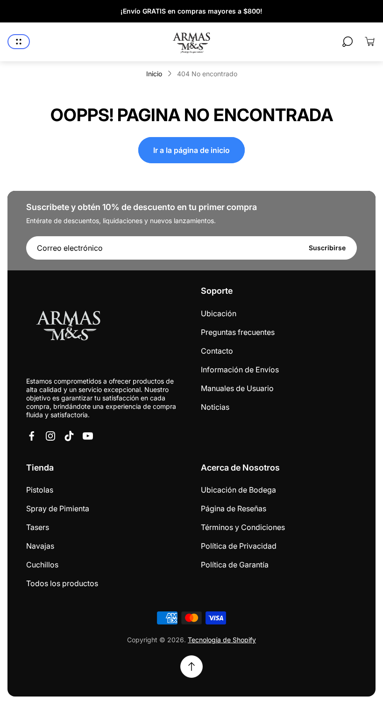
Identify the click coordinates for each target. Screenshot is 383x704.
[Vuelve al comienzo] (191, 666)
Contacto (217, 351)
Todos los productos (62, 583)
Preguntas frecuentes (238, 332)
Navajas (40, 546)
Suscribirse (327, 248)
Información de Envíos (240, 369)
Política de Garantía (235, 564)
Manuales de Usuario (237, 388)
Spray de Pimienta (57, 508)
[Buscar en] (347, 41)
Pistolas (39, 489)
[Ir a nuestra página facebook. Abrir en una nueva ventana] (31, 436)
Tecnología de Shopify (222, 640)
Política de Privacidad (239, 546)
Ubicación (218, 313)
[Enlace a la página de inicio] (68, 327)
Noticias (215, 407)
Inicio (154, 74)
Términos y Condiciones (243, 527)
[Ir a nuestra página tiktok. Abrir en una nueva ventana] (69, 436)
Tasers (37, 527)
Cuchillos (42, 564)
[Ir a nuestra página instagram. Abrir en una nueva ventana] (50, 436)
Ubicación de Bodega (238, 489)
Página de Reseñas (233, 508)
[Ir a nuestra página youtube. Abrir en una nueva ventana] (87, 436)
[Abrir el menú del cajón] (18, 41)
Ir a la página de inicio (191, 150)
